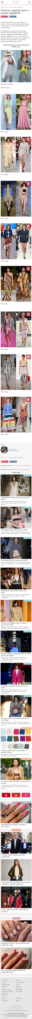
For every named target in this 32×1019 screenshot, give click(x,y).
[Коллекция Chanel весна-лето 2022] (16, 518)
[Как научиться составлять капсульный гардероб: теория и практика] (16, 870)
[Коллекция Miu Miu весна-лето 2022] (16, 548)
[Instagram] (26, 795)
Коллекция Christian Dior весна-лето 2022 (14, 687)
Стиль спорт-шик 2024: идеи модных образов (15, 910)
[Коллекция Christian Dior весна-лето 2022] (16, 674)
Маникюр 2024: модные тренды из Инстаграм (14, 825)
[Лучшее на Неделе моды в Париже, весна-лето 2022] (16, 611)
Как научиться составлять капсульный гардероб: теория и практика (16, 883)
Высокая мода (27, 475)
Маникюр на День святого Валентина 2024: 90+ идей (15, 944)
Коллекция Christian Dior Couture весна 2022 (15, 498)
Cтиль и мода (9, 7)
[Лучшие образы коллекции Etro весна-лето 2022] (16, 706)
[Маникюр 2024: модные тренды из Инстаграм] (16, 812)
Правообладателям (17, 1010)
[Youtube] (16, 795)
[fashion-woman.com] (16, 2)
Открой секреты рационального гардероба (13, 856)
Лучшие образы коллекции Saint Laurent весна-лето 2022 (16, 654)
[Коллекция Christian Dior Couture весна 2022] (16, 485)
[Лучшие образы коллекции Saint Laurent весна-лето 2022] (16, 641)
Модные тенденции (18, 7)
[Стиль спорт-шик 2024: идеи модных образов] (16, 897)
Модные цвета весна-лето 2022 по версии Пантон (14, 751)
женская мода (20, 457)
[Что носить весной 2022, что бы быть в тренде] (16, 769)
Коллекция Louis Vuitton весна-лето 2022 (14, 591)
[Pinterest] (6, 795)
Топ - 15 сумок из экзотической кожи (22, 465)
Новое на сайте (16, 918)
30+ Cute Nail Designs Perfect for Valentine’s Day (13, 971)
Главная (3, 7)
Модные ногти (27, 802)
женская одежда (12, 457)
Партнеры (25, 1010)
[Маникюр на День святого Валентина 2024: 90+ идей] (16, 931)
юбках (16, 36)
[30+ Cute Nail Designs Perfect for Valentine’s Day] (16, 958)
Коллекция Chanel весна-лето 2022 (14, 530)
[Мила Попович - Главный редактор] (4, 449)
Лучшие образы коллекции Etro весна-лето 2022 (15, 719)
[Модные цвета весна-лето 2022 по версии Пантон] (16, 738)
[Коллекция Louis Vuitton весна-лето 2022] (16, 578)
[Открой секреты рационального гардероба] (16, 843)
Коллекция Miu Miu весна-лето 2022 (14, 560)
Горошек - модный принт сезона (21, 469)
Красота (17, 980)
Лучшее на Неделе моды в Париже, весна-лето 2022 (14, 624)
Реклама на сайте (9, 1010)
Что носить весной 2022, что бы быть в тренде (15, 782)
